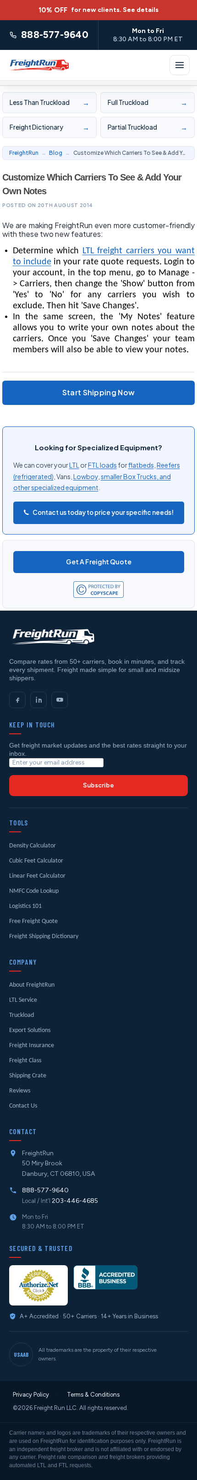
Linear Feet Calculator (37, 876)
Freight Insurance (31, 1045)
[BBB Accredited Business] (105, 1277)
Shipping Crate (27, 1075)
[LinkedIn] (38, 700)
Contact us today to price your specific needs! (103, 512)
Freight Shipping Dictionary (43, 936)
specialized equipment (64, 487)
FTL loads (102, 465)
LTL (74, 465)
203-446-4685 (75, 1201)
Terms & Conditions (93, 1394)
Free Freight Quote (33, 921)
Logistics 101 (25, 906)
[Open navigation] (180, 65)
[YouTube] (59, 700)
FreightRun (23, 152)
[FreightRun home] (52, 636)
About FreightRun (32, 985)
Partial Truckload (147, 127)
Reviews (19, 1090)
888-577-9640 (45, 1190)
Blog (55, 152)
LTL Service (23, 1000)
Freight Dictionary (49, 127)
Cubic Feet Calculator (36, 860)
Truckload (21, 1015)
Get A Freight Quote (98, 561)
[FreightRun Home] (38, 65)
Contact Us (23, 1106)
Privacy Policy (31, 1394)
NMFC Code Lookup (34, 891)
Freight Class (25, 1060)
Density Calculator (32, 845)
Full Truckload (147, 102)
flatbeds (141, 465)
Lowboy (85, 476)
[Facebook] (17, 700)
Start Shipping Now (98, 392)
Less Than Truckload (49, 102)
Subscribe (98, 785)
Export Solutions (29, 1030)
